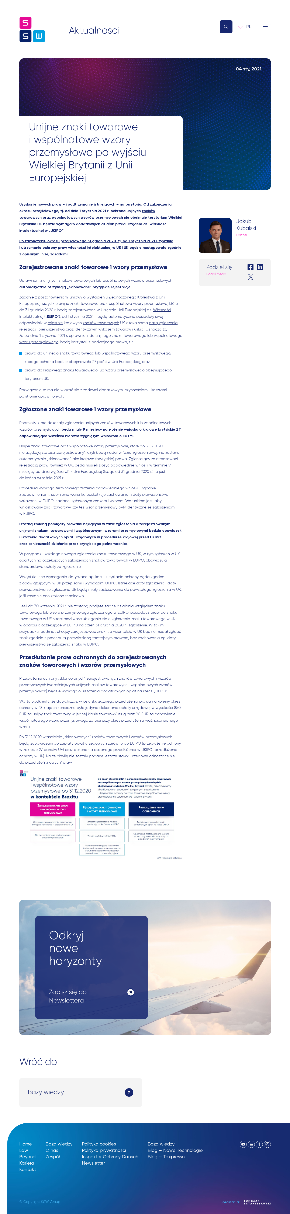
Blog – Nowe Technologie (175, 1150)
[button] (251, 26)
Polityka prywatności (104, 1150)
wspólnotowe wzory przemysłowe (137, 304)
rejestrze (55, 323)
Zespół (53, 1156)
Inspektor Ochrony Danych (110, 1156)
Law (23, 1150)
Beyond (27, 1156)
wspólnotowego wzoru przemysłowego (136, 353)
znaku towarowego (129, 336)
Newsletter (93, 1163)
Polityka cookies (99, 1144)
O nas (52, 1150)
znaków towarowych (101, 323)
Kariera (26, 1163)
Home (25, 1144)
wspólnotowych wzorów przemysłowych (87, 217)
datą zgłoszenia (163, 323)
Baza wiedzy (59, 1144)
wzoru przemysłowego (125, 370)
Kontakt (27, 1169)
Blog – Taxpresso (166, 1156)
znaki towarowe (84, 304)
